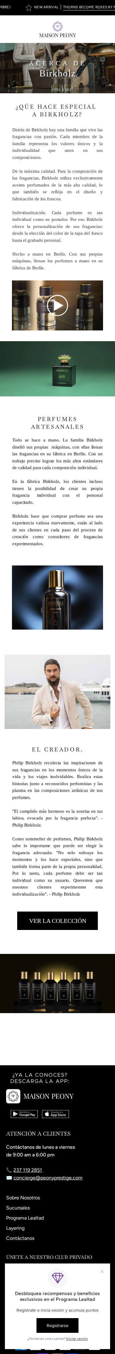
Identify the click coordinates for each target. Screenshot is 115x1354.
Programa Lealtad (25, 1218)
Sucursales (18, 1208)
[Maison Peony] (57, 29)
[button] (92, 29)
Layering (15, 1228)
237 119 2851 (27, 1170)
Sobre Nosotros (23, 1198)
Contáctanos (20, 1238)
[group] (57, 7)
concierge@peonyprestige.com (47, 1178)
